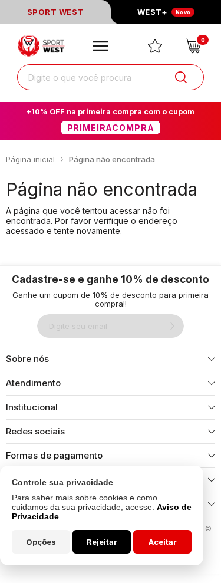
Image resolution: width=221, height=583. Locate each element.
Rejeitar (102, 541)
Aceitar (163, 541)
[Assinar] (172, 326)
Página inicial (30, 159)
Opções (41, 541)
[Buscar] (181, 77)
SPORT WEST (55, 12)
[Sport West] (42, 46)
